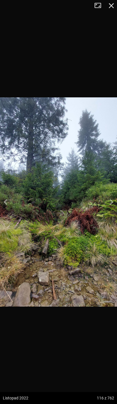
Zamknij (111, 5)
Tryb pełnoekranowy (100, 5)
